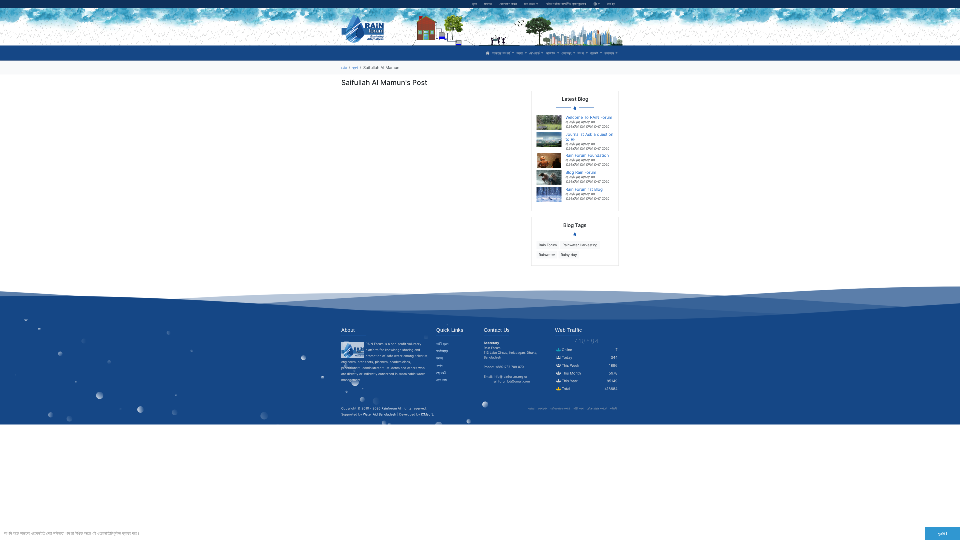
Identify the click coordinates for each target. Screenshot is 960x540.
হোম (344, 67)
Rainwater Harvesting (580, 245)
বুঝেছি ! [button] (942, 534)
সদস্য (520, 53)
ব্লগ (474, 4)
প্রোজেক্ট (441, 373)
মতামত (488, 4)
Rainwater (547, 254)
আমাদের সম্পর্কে (501, 53)
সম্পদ (581, 53)
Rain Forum (548, 245)
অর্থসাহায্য (442, 351)
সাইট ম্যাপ (442, 344)
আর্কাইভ (551, 53)
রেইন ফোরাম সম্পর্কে (560, 408)
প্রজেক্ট (594, 53)
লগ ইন (611, 4)
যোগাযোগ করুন (508, 4)
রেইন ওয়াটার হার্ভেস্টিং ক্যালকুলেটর (566, 4)
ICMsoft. (427, 414)
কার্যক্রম (609, 53)
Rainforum (389, 408)
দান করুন (530, 4)
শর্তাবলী (613, 408)
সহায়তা (531, 408)
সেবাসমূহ (567, 53)
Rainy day (569, 254)
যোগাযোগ (542, 408)
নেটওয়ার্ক (534, 53)
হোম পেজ (441, 380)
